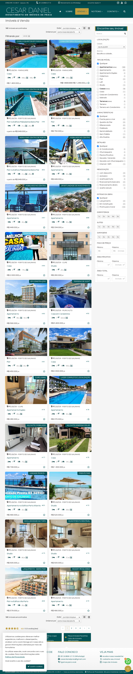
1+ (99, 216)
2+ (104, 216)
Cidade (99, 44)
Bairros (99, 51)
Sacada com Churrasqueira (112, 161)
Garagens (102, 233)
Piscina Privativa (112, 155)
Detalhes (101, 142)
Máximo (115, 247)
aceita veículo (112, 188)
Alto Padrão (112, 137)
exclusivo (112, 176)
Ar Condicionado (112, 149)
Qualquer (104, 63)
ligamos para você (68, 662)
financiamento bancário (112, 182)
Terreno (112, 104)
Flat (112, 79)
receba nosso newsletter (113, 656)
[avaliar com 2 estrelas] (9, 628)
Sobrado (112, 98)
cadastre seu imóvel (111, 659)
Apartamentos (112, 67)
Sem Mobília (112, 134)
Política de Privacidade (95, 672)
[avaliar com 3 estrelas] (12, 628)
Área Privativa (104, 257)
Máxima (115, 261)
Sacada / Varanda (112, 158)
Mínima (100, 261)
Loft (112, 82)
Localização (103, 40)
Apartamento (112, 70)
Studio (112, 85)
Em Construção (112, 204)
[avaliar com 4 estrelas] (15, 628)
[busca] (124, 11)
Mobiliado (112, 128)
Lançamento (112, 201)
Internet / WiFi (112, 164)
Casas (112, 89)
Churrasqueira (112, 152)
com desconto (112, 173)
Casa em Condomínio (112, 95)
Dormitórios (103, 212)
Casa (112, 92)
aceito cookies (36, 667)
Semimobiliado (112, 131)
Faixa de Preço (104, 243)
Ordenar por (51, 32)
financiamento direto (112, 185)
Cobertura (112, 76)
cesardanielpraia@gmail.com (73, 659)
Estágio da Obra (104, 194)
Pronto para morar (112, 207)
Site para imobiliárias (111, 672)
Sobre (69, 11)
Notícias (96, 11)
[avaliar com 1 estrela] (6, 628)
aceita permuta (112, 179)
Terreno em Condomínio (112, 107)
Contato (112, 11)
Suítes (100, 222)
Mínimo (100, 247)
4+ (113, 216)
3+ (108, 216)
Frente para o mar (112, 119)
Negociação (103, 169)
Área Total (102, 271)
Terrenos (112, 101)
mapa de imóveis (109, 662)
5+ (118, 216)
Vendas (81, 11)
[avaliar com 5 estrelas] (17, 628)
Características (105, 113)
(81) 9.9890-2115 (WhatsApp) (72, 656)
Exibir (59, 28)
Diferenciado (112, 125)
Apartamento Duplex (112, 73)
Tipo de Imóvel (103, 60)
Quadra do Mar (112, 122)
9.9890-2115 (45, 3)
